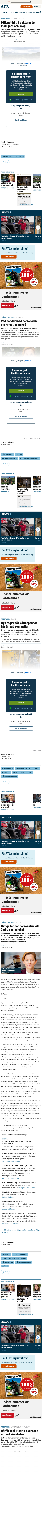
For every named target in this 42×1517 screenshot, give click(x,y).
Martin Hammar (19, 42)
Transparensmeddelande (25, 204)
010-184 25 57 (6, 146)
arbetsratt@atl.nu (8, 444)
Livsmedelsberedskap (29, 458)
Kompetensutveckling (22, 772)
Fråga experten (7, 188)
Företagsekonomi (9, 776)
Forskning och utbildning (13, 156)
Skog (11, 12)
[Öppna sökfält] (41, 12)
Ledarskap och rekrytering (14, 1258)
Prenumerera (27, 6)
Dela (6, 162)
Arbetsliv (5, 19)
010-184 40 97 (6, 759)
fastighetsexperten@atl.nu (12, 1161)
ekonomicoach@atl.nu (10, 1178)
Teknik (29, 12)
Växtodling (20, 12)
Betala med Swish (21, 120)
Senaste (4, 12)
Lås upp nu (21, 94)
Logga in (28, 63)
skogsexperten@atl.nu (27, 1188)
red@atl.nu (5, 756)
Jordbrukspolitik (9, 458)
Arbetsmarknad (20, 1254)
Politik (19, 454)
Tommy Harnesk (7, 647)
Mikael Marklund (20, 1452)
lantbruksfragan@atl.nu (11, 1224)
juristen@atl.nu (8, 1197)
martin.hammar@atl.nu (10, 144)
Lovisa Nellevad (7, 344)
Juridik (5, 1266)
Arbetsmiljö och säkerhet (27, 768)
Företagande (7, 454)
